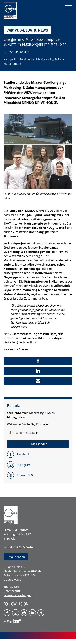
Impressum (11, 587)
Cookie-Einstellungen (17, 595)
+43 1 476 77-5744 (21, 547)
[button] (38, 361)
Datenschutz (12, 591)
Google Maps (12, 580)
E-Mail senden (15, 557)
